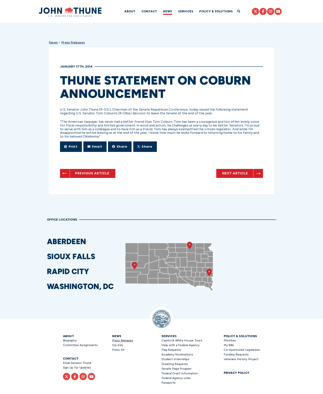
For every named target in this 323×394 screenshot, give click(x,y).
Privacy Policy (237, 373)
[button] (71, 146)
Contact (149, 11)
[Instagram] (270, 11)
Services (185, 11)
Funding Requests (236, 354)
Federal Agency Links (176, 378)
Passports (169, 382)
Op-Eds (117, 345)
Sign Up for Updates (77, 367)
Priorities (230, 340)
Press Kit (118, 350)
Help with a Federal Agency (181, 345)
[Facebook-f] (263, 11)
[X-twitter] (255, 11)
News (167, 11)
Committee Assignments (80, 345)
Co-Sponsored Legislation (242, 350)
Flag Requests (171, 350)
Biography (70, 340)
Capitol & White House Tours (182, 340)
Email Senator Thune (77, 363)
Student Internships (175, 359)
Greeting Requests (175, 364)
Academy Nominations (177, 354)
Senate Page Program (176, 368)
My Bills (229, 345)
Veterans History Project (241, 359)
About (129, 11)
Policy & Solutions (216, 11)
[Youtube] (278, 11)
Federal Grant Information (180, 373)
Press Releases (73, 42)
